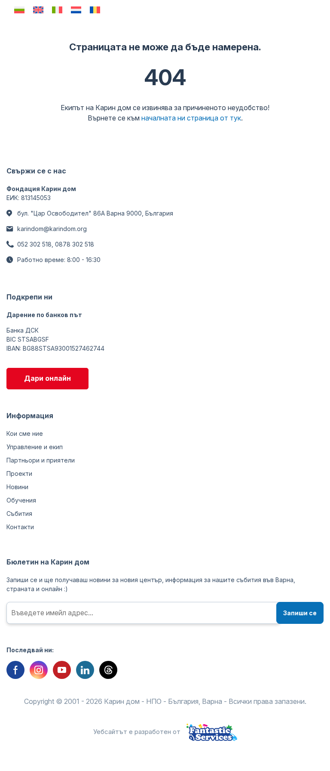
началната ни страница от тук (191, 118)
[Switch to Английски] (38, 9)
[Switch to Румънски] (95, 9)
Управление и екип (34, 446)
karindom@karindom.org (52, 228)
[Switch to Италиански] (57, 9)
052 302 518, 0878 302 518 (55, 244)
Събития (19, 513)
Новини (17, 486)
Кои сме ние (24, 433)
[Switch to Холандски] (76, 9)
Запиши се (300, 613)
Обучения (21, 500)
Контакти (20, 526)
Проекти (19, 473)
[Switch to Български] (19, 9)
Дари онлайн (47, 378)
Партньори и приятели (40, 460)
